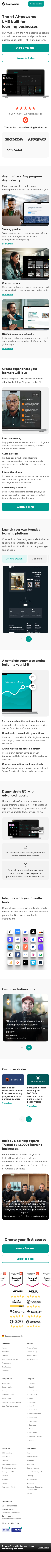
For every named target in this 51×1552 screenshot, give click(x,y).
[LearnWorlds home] (10, 4)
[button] (29, 639)
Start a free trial (36, 4)
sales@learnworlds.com (11, 1518)
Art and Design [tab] (14, 558)
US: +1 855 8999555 (9, 1506)
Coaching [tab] (37, 558)
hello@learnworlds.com (11, 1512)
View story (7, 1103)
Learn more (7, 243)
